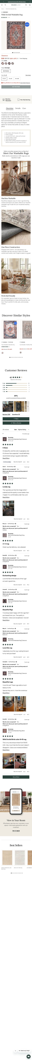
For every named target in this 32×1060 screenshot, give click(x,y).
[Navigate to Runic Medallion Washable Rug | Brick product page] (10, 329)
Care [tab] (24, 108)
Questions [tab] (16, 415)
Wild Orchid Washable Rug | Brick (16, 731)
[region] (16, 406)
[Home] (16, 5)
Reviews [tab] (6, 415)
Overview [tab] (9, 108)
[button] (5, 17)
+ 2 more (22, 766)
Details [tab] (17, 108)
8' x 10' (17, 78)
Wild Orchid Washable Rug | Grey (16, 536)
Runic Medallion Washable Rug (8, 344)
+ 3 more (22, 709)
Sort (15, 429)
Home (2, 8)
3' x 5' (4, 78)
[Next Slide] (28, 406)
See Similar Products (25, 82)
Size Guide (28, 75)
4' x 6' (10, 78)
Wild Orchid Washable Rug (11, 8)
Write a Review (19, 423)
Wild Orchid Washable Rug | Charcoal (17, 440)
